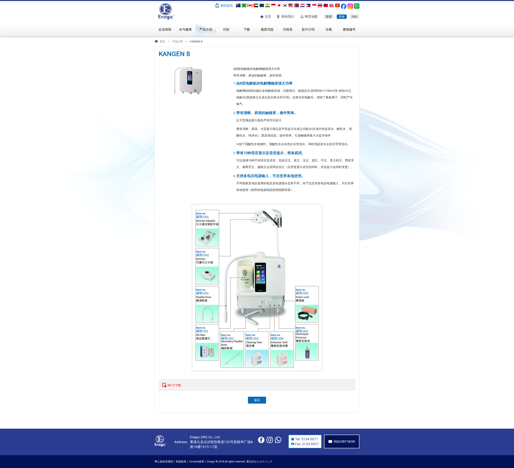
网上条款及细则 (164, 461)
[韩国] (285, 5)
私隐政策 (181, 461)
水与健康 (185, 29)
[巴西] (244, 5)
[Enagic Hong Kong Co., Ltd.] (166, 19)
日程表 (288, 29)
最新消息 (267, 29)
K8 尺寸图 (174, 385)
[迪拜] (255, 5)
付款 (226, 29)
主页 (268, 16)
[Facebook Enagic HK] (344, 6)
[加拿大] (250, 5)
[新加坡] (314, 5)
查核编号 (349, 29)
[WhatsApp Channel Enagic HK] (356, 6)
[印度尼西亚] (273, 5)
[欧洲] (261, 5)
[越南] (337, 5)
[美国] (331, 5)
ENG (354, 16)
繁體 (329, 16)
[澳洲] (238, 5)
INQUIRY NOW (344, 441)
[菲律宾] (308, 5)
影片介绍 (308, 29)
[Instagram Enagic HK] (350, 6)
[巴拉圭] (302, 5)
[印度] (267, 5)
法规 (328, 29)
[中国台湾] (325, 5)
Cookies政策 (196, 461)
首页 (162, 41)
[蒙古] (296, 5)
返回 (257, 400)
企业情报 (164, 29)
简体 (342, 16)
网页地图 (311, 16)
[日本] (279, 5)
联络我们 (287, 16)
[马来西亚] (290, 5)
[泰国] (319, 5)
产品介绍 (205, 29)
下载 (247, 29)
